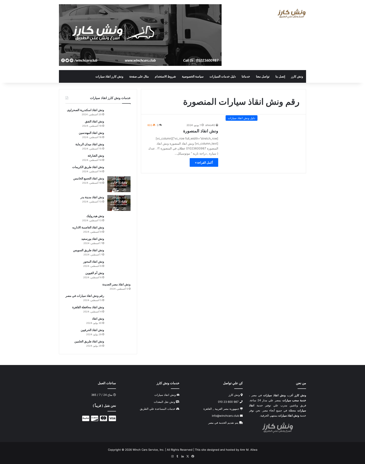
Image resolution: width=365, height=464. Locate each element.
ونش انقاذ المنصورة (200, 130)
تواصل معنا (263, 76)
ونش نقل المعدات (164, 401)
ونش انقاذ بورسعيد (92, 238)
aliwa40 (210, 125)
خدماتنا (246, 76)
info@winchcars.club (226, 415)
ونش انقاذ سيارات (165, 394)
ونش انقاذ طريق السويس (88, 250)
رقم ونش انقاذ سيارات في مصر (84, 295)
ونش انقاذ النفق (94, 121)
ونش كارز (297, 76)
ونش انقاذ (98, 318)
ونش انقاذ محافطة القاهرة (88, 307)
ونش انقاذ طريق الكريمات (88, 167)
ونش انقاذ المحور (93, 261)
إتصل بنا (280, 76)
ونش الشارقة (96, 155)
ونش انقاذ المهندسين (91, 132)
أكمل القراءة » (204, 162)
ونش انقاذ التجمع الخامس (88, 178)
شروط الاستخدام (165, 76)
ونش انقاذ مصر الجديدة (116, 284)
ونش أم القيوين (94, 273)
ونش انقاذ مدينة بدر (92, 197)
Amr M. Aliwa (248, 449)
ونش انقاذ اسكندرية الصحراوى (85, 110)
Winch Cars (140, 449)
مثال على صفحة (139, 76)
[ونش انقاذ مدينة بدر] (119, 203)
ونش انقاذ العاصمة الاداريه (88, 227)
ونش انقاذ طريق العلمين (89, 341)
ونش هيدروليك (95, 216)
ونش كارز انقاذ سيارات (109, 76)
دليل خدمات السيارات (223, 76)
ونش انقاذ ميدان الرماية (89, 144)
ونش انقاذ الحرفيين (92, 330)
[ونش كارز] (291, 13)
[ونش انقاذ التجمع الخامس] (119, 184)
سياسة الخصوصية (193, 76)
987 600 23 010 (228, 401)
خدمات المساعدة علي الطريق (157, 408)
